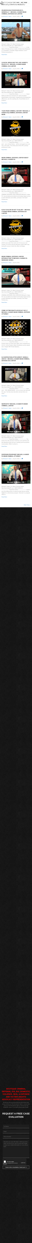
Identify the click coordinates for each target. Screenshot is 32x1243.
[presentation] (14, 1162)
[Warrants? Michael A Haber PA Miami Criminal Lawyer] (16, 422)
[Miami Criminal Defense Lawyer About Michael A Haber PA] (16, 175)
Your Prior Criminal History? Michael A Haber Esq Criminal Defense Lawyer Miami (16, 112)
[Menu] (29, 3)
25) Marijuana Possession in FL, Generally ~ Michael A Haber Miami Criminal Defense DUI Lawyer (14, 12)
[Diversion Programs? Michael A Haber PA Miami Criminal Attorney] (16, 472)
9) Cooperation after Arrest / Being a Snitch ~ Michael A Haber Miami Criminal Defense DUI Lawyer (16, 359)
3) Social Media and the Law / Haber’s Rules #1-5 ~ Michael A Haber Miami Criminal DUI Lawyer (15, 64)
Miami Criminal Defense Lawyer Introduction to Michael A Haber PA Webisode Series (14, 258)
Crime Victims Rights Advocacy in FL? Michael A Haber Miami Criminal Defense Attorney (16, 312)
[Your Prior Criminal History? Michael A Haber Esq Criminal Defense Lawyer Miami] (16, 128)
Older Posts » (27, 505)
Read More (4, 54)
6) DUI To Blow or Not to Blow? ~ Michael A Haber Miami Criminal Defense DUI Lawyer (16, 211)
